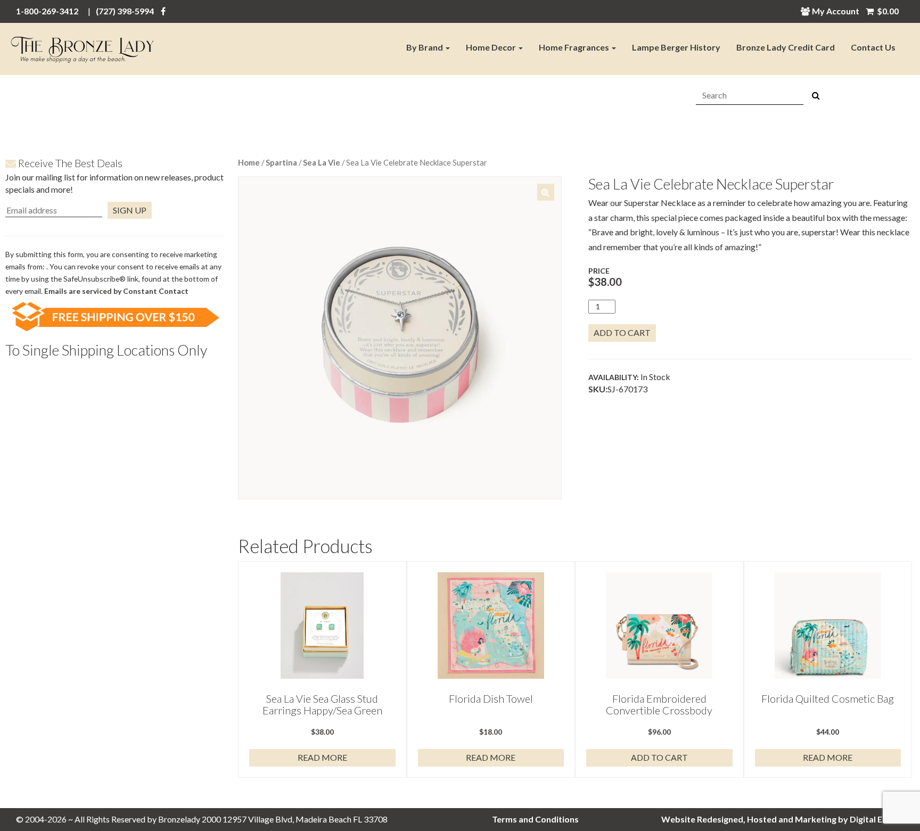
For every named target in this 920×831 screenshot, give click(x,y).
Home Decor (492, 47)
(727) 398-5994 (125, 11)
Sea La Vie (321, 162)
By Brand (425, 47)
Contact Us (873, 47)
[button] (545, 192)
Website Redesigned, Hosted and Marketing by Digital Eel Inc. (782, 819)
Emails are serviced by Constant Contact (116, 290)
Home (249, 162)
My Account (835, 11)
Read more (322, 757)
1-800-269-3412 (47, 11)
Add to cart (622, 332)
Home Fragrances (575, 47)
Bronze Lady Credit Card (785, 47)
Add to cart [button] (659, 757)
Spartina (281, 162)
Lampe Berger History (676, 47)
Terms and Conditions (535, 819)
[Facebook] (163, 11)
